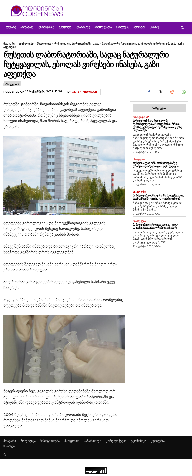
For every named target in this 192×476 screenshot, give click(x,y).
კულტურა (140, 27)
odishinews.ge (84, 91)
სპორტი (155, 27)
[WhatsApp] (183, 92)
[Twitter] (161, 92)
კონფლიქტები (103, 27)
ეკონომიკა (122, 27)
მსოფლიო (65, 27)
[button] (182, 28)
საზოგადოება (46, 27)
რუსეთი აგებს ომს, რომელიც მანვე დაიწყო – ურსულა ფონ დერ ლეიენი (156, 164)
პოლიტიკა (26, 27)
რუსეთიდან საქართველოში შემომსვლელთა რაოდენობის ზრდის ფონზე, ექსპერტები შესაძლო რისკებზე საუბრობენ (157, 125)
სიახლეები (26, 43)
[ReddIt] (172, 92)
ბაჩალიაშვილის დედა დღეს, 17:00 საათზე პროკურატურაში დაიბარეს (155, 226)
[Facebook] (149, 92)
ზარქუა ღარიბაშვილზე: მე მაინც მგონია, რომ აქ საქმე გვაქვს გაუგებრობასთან (158, 197)
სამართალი (83, 27)
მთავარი (11, 27)
